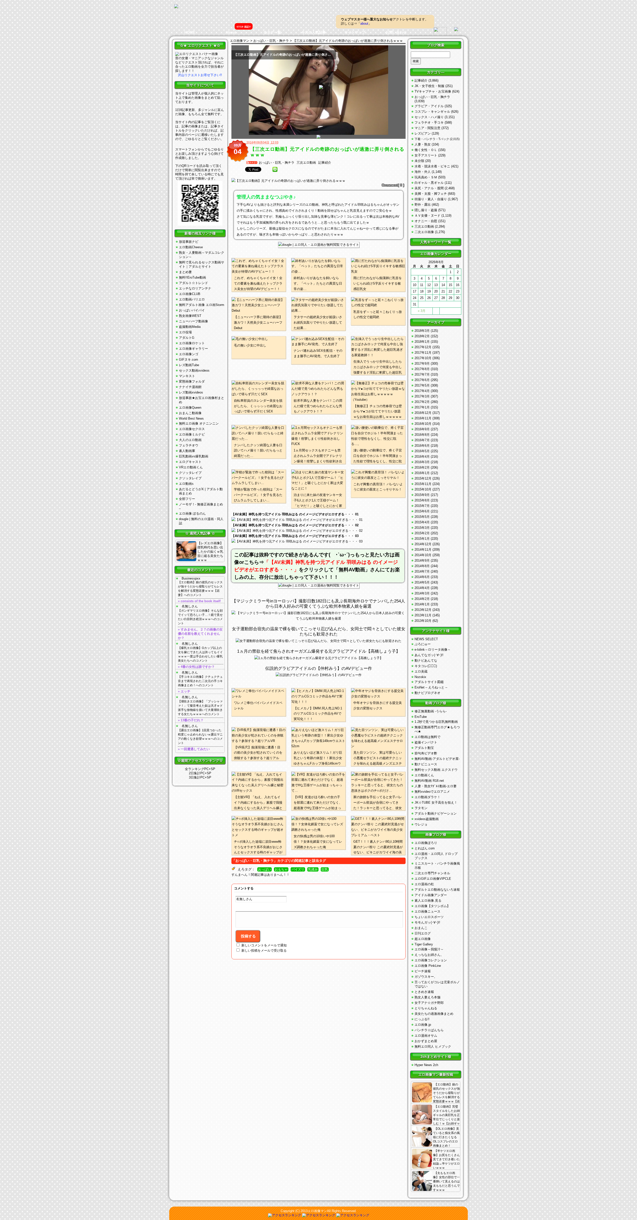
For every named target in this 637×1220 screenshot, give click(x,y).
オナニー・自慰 (426, 221)
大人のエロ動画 (190, 440)
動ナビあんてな (426, 660)
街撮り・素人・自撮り (431, 199)
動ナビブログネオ (427, 693)
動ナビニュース (426, 764)
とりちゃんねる (426, 1008)
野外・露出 (423, 204)
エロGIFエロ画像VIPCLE (433, 878)
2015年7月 (422, 506)
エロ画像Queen (190, 407)
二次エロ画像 (424, 232)
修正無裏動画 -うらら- (431, 711)
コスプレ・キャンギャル (432, 111)
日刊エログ (423, 933)
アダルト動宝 (424, 748)
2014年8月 (422, 566)
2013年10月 (423, 621)
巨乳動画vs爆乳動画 (193, 456)
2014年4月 (422, 588)
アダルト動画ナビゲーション (436, 813)
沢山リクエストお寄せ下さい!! (200, 75)
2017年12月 (423, 347)
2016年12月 (423, 413)
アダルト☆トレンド (193, 283)
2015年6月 (422, 511)
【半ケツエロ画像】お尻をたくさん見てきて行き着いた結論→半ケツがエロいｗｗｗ (446, 1159)
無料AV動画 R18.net (429, 780)
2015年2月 (422, 533)
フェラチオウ (188, 445)
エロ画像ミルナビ (192, 434)
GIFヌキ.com (188, 359)
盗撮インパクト (426, 742)
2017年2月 (422, 402)
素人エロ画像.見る (428, 900)
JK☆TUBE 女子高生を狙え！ (436, 802)
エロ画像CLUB (189, 294)
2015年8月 (422, 500)
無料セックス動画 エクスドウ (436, 770)
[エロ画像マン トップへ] (176, 6)
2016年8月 (422, 435)
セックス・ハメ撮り (429, 117)
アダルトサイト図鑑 (429, 682)
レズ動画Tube (189, 365)
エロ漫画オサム (426, 1035)
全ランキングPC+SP (200, 769)
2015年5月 (422, 517)
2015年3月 (422, 528)
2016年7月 (422, 440)
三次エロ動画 (306, 162)
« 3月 (421, 311)
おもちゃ (281, 869)
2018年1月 (422, 341)
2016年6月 (422, 445)
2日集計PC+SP (200, 773)
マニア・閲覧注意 (427, 128)
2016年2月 (422, 467)
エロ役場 (185, 332)
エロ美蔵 (421, 671)
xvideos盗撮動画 (427, 819)
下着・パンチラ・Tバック (432, 139)
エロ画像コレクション (431, 960)
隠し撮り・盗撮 (426, 210)
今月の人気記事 (313, 32)
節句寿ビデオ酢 (426, 753)
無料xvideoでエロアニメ (432, 791)
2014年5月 (422, 582)
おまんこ (421, 928)
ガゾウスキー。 (426, 976)
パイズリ (297, 869)
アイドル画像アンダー (431, 895)
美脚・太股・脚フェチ (431, 193)
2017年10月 (423, 358)
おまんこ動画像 (190, 413)
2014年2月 (422, 599)
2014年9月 (422, 560)
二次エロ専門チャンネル (432, 873)
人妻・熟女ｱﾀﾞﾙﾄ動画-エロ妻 (436, 786)
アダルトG (186, 338)
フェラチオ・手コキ (429, 122)
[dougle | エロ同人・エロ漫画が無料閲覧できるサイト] (318, 244)
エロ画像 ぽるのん (192, 513)
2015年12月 (423, 478)
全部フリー (187, 499)
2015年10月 (423, 489)
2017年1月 (422, 407)
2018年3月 (422, 331)
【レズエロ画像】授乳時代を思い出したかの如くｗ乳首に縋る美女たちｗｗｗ (210, 551)
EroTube (421, 717)
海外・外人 (423, 172)
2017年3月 (422, 396)
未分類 (419, 161)
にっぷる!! (422, 1019)
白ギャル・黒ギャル (429, 183)
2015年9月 (422, 495)
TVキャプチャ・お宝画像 (433, 91)
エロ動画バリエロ (192, 299)
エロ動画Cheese (191, 247)
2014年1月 (422, 604)
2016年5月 (422, 451)
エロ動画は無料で (427, 737)
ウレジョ (421, 824)
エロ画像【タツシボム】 (432, 906)
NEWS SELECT (426, 639)
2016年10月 (423, 424)
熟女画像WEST (190, 316)
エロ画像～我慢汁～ (429, 949)
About (231, 32)
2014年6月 (422, 577)
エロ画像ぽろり (426, 843)
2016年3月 (422, 462)
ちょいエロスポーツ (429, 917)
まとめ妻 (185, 272)
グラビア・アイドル (429, 106)
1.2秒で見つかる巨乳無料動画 (436, 722)
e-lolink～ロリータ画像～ (433, 649)
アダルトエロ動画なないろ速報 (437, 889)
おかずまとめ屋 (426, 1041)
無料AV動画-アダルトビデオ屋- (437, 759)
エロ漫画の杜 (424, 884)
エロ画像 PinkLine (428, 966)
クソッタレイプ (190, 473)
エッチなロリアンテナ (195, 288)
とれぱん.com (425, 848)
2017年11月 (423, 352)
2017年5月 (422, 385)
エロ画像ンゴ (188, 354)
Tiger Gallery (424, 944)
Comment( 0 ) (393, 185)
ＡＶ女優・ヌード (427, 215)
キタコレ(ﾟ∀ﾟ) (426, 666)
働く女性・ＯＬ (426, 150)
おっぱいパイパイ (192, 310)
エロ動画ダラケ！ (427, 797)
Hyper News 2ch (426, 1065)
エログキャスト (190, 462)
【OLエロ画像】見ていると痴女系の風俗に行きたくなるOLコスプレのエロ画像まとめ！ (446, 1137)
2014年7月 (422, 571)
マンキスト (187, 376)
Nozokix (420, 677)
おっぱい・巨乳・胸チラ (276, 162)
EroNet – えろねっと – (431, 687)
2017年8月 (422, 369)
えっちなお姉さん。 (429, 955)
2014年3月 (422, 593)
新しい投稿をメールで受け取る (264, 950)
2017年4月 (422, 391)
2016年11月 (423, 418)
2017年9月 (422, 363)
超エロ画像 (423, 939)
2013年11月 (423, 615)
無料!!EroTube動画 (192, 277)
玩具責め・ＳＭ (426, 177)
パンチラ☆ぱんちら (429, 1030)
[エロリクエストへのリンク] (196, 54)
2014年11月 (423, 549)
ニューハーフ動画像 (193, 321)
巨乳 (324, 869)
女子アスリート (426, 155)
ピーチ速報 (423, 971)
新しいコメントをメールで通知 (264, 945)
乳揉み (313, 869)
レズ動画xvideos (191, 392)
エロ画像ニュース (427, 911)
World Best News (191, 418)
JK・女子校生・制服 (429, 86)
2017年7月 (422, 374)
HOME (189, 32)
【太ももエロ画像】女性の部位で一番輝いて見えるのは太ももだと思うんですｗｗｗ (446, 1181)
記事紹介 (324, 162)
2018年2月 (422, 336)
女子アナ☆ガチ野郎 (429, 1003)
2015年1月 (422, 538)
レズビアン (423, 133)
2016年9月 (422, 429)
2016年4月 (422, 456)
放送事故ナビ (188, 242)
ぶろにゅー (423, 644)
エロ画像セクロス (192, 429)
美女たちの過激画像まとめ (434, 1014)
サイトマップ (354, 32)
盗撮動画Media (190, 327)
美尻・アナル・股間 (429, 188)
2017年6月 (422, 380)
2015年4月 (422, 522)
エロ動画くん (424, 775)
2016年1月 (422, 473)
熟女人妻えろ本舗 (427, 997)
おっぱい (264, 869)
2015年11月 (423, 484)
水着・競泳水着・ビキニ (432, 166)
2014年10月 (423, 555)
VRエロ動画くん (191, 467)
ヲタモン (421, 808)
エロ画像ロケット (192, 343)
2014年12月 (423, 544)
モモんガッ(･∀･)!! (427, 922)
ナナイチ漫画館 (190, 387)
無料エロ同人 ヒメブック (433, 1046)
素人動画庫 (187, 451)
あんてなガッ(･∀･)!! (429, 655)
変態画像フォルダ (192, 381)
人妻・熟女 (423, 144)
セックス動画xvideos (194, 370)
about (364, 23)
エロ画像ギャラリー (193, 348)
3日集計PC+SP (200, 777)
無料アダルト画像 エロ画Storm (201, 305)
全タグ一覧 (272, 32)
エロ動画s (186, 484)
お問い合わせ (396, 32)
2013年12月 (423, 610)
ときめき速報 (424, 992)
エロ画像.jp (423, 1024)
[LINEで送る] (274, 169)
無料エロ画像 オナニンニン (199, 423)
